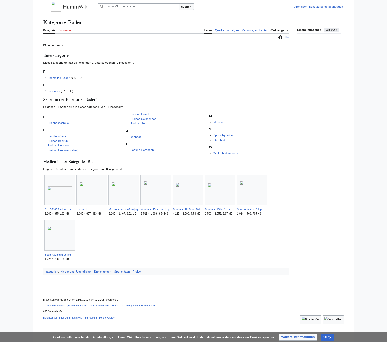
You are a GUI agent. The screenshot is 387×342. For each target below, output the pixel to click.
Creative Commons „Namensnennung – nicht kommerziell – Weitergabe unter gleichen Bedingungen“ (101, 305)
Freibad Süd (138, 123)
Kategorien (51, 271)
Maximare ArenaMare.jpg (123, 209)
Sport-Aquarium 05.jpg (58, 254)
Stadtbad (219, 140)
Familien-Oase (57, 136)
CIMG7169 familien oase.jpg (59, 209)
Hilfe (286, 37)
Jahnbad (136, 136)
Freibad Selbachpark (144, 118)
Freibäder (54, 91)
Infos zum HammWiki (70, 317)
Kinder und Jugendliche (76, 271)
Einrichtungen (102, 271)
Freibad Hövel (140, 114)
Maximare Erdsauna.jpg (155, 209)
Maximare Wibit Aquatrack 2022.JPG (220, 209)
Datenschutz (50, 317)
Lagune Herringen (142, 149)
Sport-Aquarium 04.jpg (250, 209)
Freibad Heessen (59, 145)
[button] (45, 6)
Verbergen (331, 29)
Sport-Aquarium (223, 135)
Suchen (186, 6)
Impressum (91, 317)
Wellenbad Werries (225, 153)
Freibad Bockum (58, 140)
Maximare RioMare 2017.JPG (188, 209)
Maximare (219, 122)
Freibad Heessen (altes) (63, 150)
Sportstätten (122, 271)
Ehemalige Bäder (59, 77)
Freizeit (137, 271)
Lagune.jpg (83, 209)
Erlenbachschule (58, 122)
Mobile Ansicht (107, 317)
